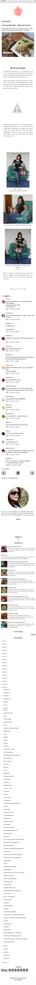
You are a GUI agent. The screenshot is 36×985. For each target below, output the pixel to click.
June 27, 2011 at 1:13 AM (12, 351)
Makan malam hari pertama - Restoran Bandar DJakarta (15, 938)
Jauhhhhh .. (6, 920)
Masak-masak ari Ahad (8, 812)
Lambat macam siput (8, 881)
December (6, 689)
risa (6, 299)
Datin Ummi (29, 75)
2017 (4, 669)
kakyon (7, 422)
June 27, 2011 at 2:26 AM (12, 410)
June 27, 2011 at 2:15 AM (12, 401)
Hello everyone (4, 555)
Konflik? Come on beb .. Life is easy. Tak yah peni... (14, 872)
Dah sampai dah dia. (8, 758)
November (6, 692)
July (5, 705)
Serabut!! (6, 806)
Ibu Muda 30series (10, 386)
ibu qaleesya (8, 313)
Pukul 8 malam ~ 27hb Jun (9, 749)
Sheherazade (8, 439)
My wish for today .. (8, 929)
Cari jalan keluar (7, 800)
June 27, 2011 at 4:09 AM (12, 427)
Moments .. (6, 794)
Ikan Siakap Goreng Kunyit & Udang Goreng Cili (14, 848)
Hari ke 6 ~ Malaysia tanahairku (10, 878)
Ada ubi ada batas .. (8, 923)
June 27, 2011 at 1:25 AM (12, 382)
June (5, 708)
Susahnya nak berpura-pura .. (10, 887)
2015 (4, 675)
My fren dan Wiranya (8, 722)
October (5, 695)
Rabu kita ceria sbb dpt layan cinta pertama (13, 854)
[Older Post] (32, 475)
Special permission (8, 833)
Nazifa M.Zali (8, 377)
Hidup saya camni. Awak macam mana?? (16, 622)
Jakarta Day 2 (6, 926)
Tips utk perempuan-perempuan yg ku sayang (17, 596)
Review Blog (18, 75)
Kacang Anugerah (7, 860)
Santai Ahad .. (7, 764)
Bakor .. (5, 716)
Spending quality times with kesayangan (12, 890)
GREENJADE (8, 336)
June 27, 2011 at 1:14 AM (12, 361)
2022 (4, 653)
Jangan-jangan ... (7, 809)
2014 (4, 678)
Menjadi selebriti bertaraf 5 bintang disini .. (17, 579)
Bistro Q (5, 725)
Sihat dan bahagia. (8, 719)
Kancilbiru (8, 458)
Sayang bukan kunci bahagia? (10, 866)
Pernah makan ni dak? (13, 605)
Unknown (8, 405)
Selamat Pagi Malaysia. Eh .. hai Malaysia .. (13, 932)
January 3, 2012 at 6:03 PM (13, 465)
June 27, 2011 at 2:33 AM (12, 418)
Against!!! (6, 743)
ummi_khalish (9, 414)
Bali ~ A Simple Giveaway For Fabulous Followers (14, 839)
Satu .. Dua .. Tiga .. (8, 788)
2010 (4, 962)
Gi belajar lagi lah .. (8, 899)
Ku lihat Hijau (6, 782)
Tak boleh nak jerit (7, 785)
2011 (4, 687)
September (6, 698)
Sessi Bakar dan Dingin (13, 613)
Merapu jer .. (6, 767)
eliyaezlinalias (9, 396)
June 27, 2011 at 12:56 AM (13, 319)
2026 (4, 641)
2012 (4, 684)
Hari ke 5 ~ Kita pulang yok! (9, 896)
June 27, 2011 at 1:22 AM (12, 373)
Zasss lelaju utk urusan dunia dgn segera (12, 857)
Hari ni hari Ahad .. (8, 893)
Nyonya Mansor (9, 448)
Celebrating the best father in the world (12, 755)
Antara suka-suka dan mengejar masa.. (12, 842)
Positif (5, 770)
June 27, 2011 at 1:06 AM (12, 332)
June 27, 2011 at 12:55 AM (13, 309)
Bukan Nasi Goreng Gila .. (9, 875)
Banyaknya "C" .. (7, 902)
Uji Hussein (8, 365)
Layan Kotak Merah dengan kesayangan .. (12, 803)
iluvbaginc (11, 275)
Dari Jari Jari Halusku (21, 978)
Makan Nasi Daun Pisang (9, 827)
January (5, 958)
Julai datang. (6, 746)
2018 (4, 666)
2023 (4, 650)
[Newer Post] (4, 475)
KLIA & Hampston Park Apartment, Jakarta (12, 935)
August (5, 702)
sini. (26, 77)
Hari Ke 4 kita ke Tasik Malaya (10, 911)
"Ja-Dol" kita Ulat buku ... (9, 905)
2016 (4, 672)
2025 (4, 644)
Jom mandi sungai (7, 884)
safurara (7, 346)
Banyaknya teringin (8, 869)
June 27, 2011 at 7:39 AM (12, 454)
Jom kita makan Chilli (8, 713)
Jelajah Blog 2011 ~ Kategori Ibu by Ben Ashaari (18, 561)
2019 (4, 662)
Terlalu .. (5, 734)
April (5, 949)
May (5, 946)
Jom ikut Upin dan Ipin (8, 821)
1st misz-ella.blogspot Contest (14, 546)
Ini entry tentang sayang (9, 815)
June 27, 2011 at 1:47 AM (12, 392)
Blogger (20, 979)
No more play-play (7, 761)
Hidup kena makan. (12, 587)
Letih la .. (6, 863)
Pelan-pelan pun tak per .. (9, 776)
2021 (4, 656)
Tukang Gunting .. (7, 851)
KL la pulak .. (6, 908)
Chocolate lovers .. (8, 731)
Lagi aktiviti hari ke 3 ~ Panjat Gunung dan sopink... (14, 914)
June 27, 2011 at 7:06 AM (12, 444)
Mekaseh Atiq (6, 773)
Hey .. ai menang (7, 797)
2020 (4, 659)
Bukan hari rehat (7, 818)
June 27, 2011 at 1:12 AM (12, 342)
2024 (4, 647)
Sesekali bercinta (7, 779)
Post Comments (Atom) (13, 478)
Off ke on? (6, 710)
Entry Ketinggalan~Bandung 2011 (10, 830)
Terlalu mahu (6, 791)
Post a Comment (5, 469)
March (5, 952)
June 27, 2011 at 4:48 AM (12, 435)
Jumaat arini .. (7, 836)
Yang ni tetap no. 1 (12, 570)
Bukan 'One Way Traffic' (9, 845)
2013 (4, 681)
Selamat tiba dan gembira (9, 942)
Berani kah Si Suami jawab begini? (11, 728)
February (6, 955)
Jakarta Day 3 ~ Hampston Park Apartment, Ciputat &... (15, 917)
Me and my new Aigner (8, 752)
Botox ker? (6, 737)
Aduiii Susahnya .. (7, 824)
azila (7, 431)
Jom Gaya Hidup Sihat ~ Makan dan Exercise (16, 25)
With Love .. (6, 740)
